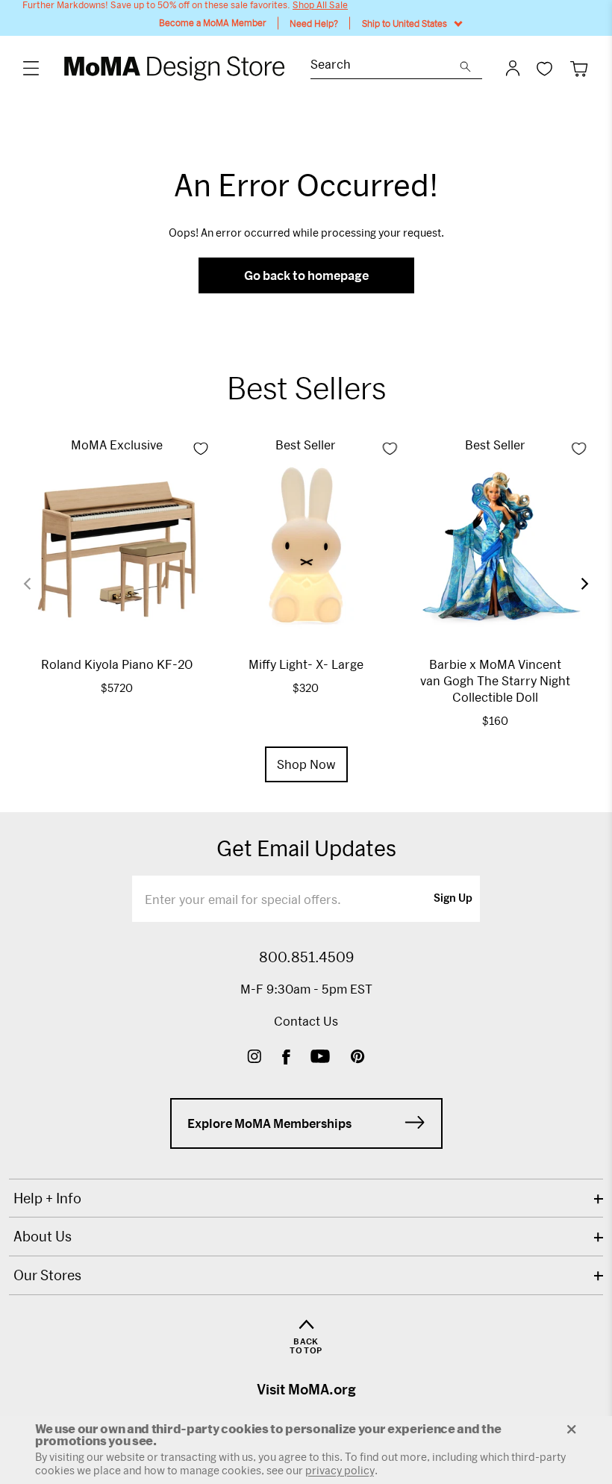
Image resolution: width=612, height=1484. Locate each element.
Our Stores (47, 1275)
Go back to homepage (306, 275)
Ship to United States (404, 23)
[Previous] (36, 583)
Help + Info (47, 1198)
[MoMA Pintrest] (358, 1058)
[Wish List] (544, 68)
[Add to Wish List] (201, 449)
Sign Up (453, 899)
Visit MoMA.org (306, 1389)
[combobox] (385, 66)
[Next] (575, 583)
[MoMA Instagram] (254, 1058)
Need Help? (314, 23)
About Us (42, 1236)
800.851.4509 (306, 957)
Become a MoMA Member (212, 23)
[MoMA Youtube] (320, 1058)
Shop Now (306, 764)
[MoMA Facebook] (286, 1058)
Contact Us (306, 1021)
